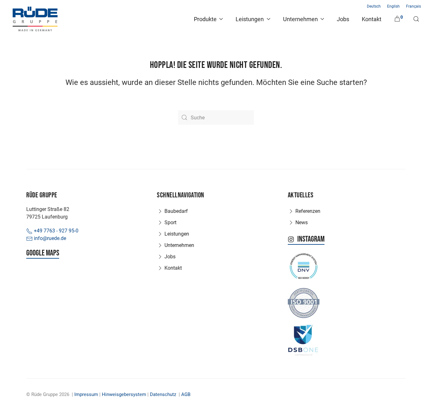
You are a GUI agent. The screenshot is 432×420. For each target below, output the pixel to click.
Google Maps (42, 253)
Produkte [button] (205, 19)
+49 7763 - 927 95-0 (55, 231)
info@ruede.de (49, 238)
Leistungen (176, 234)
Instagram (310, 239)
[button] (416, 19)
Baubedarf (176, 211)
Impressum (86, 394)
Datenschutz (163, 394)
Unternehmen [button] (300, 19)
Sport (170, 222)
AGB (185, 394)
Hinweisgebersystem (124, 394)
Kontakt (371, 19)
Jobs (343, 19)
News (301, 222)
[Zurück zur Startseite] (35, 19)
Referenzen (307, 211)
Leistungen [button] (250, 19)
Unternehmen (179, 245)
